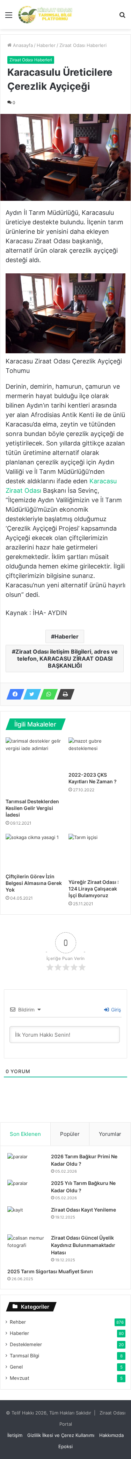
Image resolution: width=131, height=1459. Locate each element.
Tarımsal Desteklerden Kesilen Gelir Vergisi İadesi (32, 808)
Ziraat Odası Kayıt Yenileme (83, 1210)
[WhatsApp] (47, 694)
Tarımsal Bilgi (24, 1355)
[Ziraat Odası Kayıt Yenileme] (26, 1217)
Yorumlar (110, 1134)
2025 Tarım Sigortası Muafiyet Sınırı (50, 1271)
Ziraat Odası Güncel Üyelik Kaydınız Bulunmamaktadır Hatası (83, 1245)
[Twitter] (30, 694)
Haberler (46, 45)
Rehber (18, 1322)
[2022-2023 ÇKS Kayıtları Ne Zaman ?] (97, 752)
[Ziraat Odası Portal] (45, 14)
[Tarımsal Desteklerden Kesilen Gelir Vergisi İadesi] (34, 766)
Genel (16, 1367)
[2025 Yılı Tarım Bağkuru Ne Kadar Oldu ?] (26, 1190)
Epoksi (65, 1446)
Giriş (115, 1010)
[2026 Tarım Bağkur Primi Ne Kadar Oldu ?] (26, 1164)
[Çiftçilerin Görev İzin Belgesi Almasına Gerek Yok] (34, 852)
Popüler (70, 1134)
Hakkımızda (111, 1435)
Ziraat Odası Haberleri (83, 45)
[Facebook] (13, 694)
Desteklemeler (26, 1344)
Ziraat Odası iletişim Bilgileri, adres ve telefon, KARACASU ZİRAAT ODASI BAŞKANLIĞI (66, 658)
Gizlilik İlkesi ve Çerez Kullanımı (60, 1435)
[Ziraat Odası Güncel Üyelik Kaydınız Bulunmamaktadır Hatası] (26, 1247)
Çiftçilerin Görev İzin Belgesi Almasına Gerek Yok (34, 883)
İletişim (14, 1435)
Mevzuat (19, 1378)
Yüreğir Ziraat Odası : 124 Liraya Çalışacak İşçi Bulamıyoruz (93, 888)
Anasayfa (22, 45)
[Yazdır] (64, 694)
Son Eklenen (25, 1134)
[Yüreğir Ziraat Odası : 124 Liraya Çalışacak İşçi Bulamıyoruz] (97, 854)
